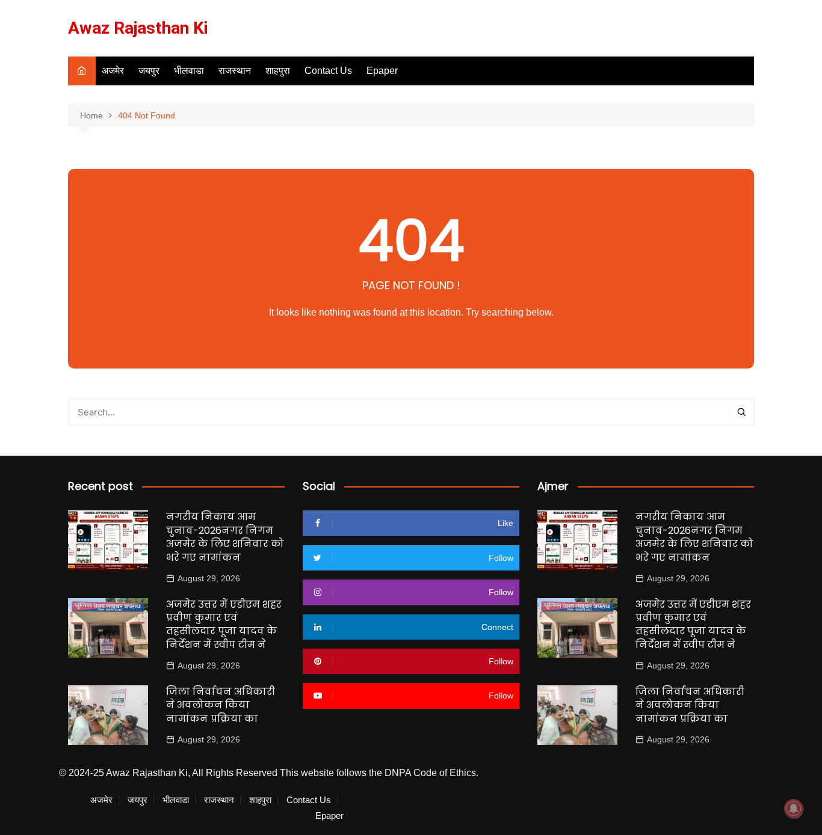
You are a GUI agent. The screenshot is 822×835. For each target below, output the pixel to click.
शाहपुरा (277, 71)
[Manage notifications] (793, 808)
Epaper (382, 71)
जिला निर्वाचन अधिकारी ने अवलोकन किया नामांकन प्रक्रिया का (220, 705)
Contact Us (328, 71)
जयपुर (148, 71)
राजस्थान (234, 71)
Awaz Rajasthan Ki (138, 28)
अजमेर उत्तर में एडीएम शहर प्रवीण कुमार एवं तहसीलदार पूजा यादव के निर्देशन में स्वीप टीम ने (224, 625)
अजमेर (113, 71)
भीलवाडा (189, 71)
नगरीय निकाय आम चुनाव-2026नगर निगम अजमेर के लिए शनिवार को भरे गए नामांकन (225, 537)
